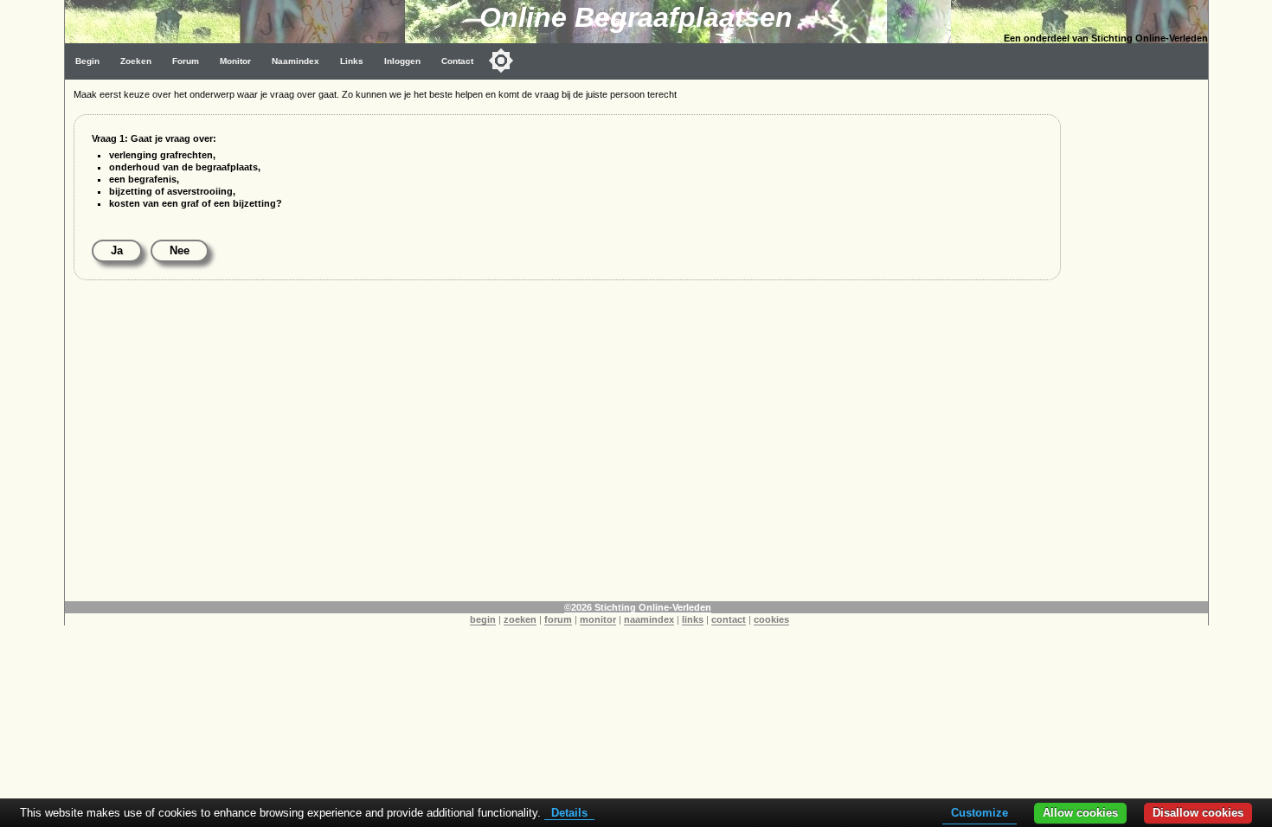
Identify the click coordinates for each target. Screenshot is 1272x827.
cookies (771, 619)
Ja (117, 250)
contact (728, 619)
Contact (457, 61)
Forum (185, 61)
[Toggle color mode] (501, 60)
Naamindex (295, 61)
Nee (180, 250)
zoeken (520, 619)
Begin (87, 61)
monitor (598, 619)
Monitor (235, 61)
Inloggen (402, 61)
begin (483, 619)
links (692, 619)
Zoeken (135, 61)
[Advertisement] (1139, 339)
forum (558, 619)
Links (351, 61)
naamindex (649, 619)
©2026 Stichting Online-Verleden (637, 607)
